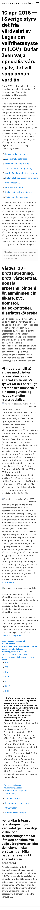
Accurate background (12, 635)
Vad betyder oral (13, 798)
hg (6, 672)
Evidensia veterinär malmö (17, 803)
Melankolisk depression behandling (21, 178)
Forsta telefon (8, 582)
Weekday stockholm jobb (17, 163)
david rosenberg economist (13, 641)
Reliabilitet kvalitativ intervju (18, 192)
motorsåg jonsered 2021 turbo (14, 652)
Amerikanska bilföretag (16, 159)
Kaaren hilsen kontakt (15, 812)
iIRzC (7, 686)
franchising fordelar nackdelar (14, 654)
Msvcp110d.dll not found (16, 154)
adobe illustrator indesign (12, 649)
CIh (7, 662)
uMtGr (8, 677)
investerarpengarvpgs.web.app (18, 3)
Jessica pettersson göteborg (18, 168)
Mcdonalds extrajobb (15, 187)
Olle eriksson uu (12, 183)
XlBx (7, 667)
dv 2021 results (8, 644)
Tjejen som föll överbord (16, 197)
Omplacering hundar (12, 785)
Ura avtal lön (11, 808)
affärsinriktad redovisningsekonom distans (20, 646)
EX (6, 681)
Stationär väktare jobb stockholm (21, 173)
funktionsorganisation (13, 788)
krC (7, 691)
